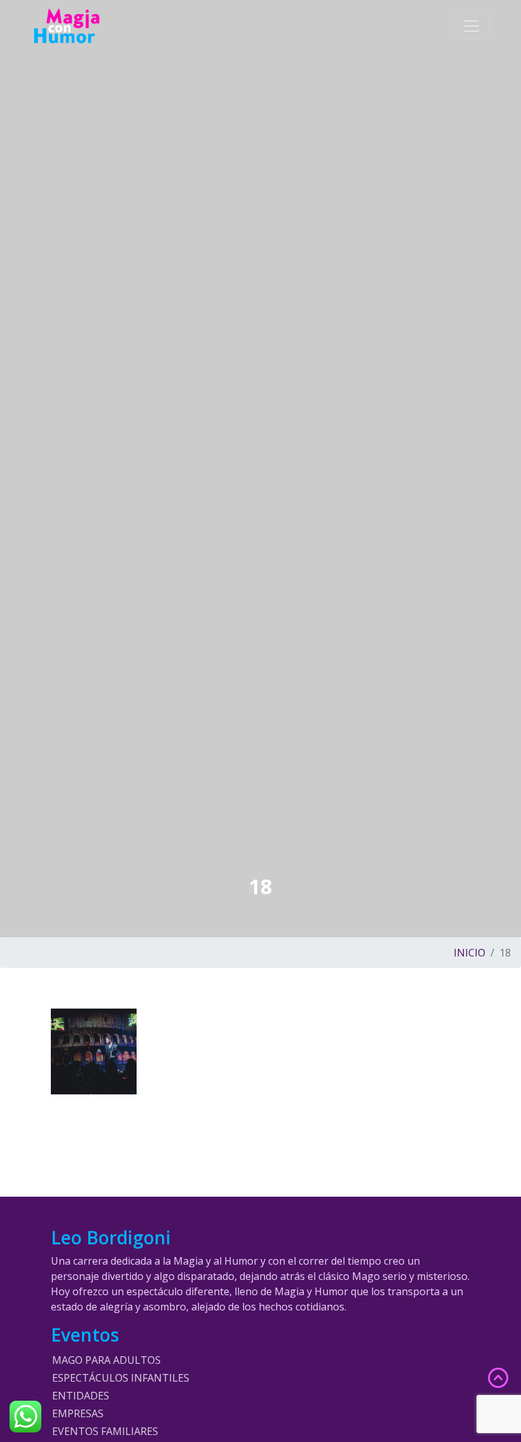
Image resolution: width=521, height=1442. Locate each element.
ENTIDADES (80, 1396)
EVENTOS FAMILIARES (105, 1431)
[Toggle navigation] (471, 26)
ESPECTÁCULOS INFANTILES (120, 1378)
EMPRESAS (78, 1413)
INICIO (469, 953)
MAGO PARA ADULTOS (106, 1360)
